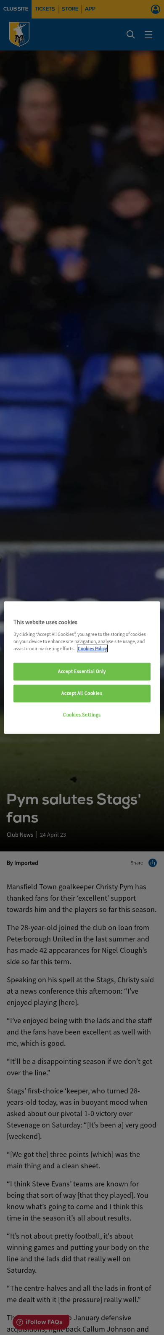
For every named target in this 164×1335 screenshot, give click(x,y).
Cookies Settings (82, 714)
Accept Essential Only (82, 671)
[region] (82, 667)
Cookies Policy (92, 648)
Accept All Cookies (81, 693)
